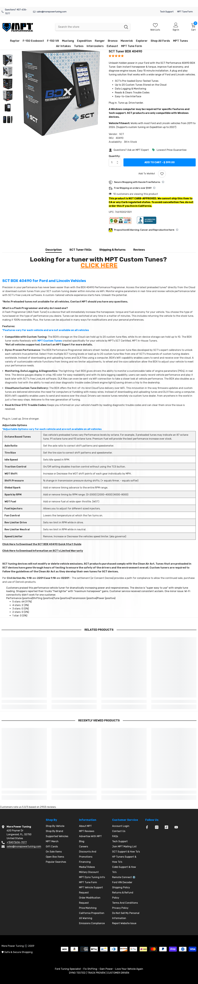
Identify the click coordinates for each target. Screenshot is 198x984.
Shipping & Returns (112, 249)
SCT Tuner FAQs (80, 249)
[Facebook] (147, 827)
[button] (116, 55)
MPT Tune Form (185, 11)
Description (53, 249)
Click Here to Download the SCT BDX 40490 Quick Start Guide (41, 544)
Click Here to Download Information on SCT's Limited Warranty (42, 550)
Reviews (139, 249)
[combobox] (88, 27)
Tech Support (167, 11)
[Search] (92, 27)
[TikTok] (166, 827)
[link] (24, 701)
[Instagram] (156, 827)
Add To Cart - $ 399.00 (159, 162)
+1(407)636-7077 (17, 842)
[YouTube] (176, 827)
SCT (121, 134)
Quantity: (114, 156)
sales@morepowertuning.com (52, 11)
